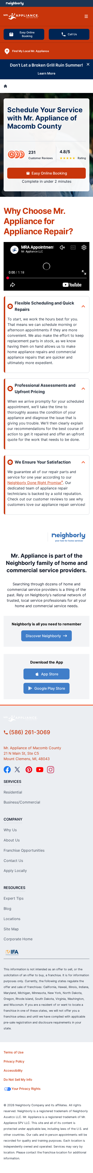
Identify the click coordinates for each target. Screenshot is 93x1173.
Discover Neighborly (43, 636)
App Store (49, 674)
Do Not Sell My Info (18, 1079)
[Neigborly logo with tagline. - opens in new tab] (70, 537)
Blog (7, 908)
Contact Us (13, 860)
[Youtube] (39, 769)
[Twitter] (18, 769)
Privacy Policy (14, 1061)
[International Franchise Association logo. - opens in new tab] (12, 952)
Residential (13, 792)
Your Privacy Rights (26, 1089)
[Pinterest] (29, 769)
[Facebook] (7, 769)
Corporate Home (18, 939)
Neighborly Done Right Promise (35, 482)
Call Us (72, 34)
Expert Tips (13, 898)
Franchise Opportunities (24, 850)
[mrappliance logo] (46, 718)
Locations (12, 918)
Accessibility (13, 1070)
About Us (12, 840)
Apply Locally (15, 870)
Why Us (10, 830)
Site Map (11, 929)
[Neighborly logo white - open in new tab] (14, 3)
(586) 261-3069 (29, 732)
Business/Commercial (22, 802)
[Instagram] (50, 769)
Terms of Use (13, 1052)
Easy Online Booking (27, 34)
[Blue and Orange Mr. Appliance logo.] (24, 537)
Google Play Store (49, 688)
